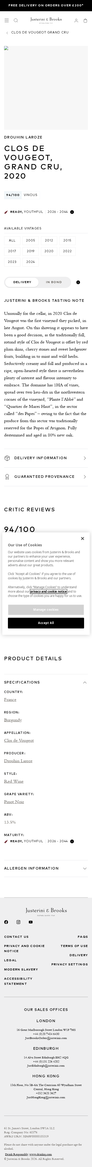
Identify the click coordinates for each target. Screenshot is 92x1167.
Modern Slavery (21, 969)
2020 (49, 251)
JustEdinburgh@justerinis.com (46, 1066)
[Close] (82, 538)
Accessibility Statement (18, 981)
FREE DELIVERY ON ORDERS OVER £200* (46, 5)
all (12, 240)
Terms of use (74, 946)
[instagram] (18, 922)
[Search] (15, 20)
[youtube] (31, 922)
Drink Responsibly (16, 1154)
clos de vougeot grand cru (40, 32)
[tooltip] (72, 212)
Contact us (16, 937)
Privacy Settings (69, 964)
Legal (10, 960)
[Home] (46, 20)
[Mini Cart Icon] (85, 20)
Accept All (46, 623)
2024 (30, 262)
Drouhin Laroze (23, 137)
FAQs (83, 937)
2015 (67, 240)
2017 (12, 251)
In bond (54, 282)
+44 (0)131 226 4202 (46, 1061)
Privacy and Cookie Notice (24, 949)
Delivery (22, 282)
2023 (12, 262)
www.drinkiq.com (40, 1154)
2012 (49, 240)
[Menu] (6, 20)
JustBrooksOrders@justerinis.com (46, 1038)
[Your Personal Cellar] (76, 20)
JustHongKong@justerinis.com (46, 1097)
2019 (31, 251)
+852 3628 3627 (46, 1093)
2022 (67, 251)
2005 (30, 240)
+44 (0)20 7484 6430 (46, 1034)
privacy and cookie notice (48, 591)
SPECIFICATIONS (22, 682)
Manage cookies (46, 609)
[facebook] (6, 922)
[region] (46, 583)
